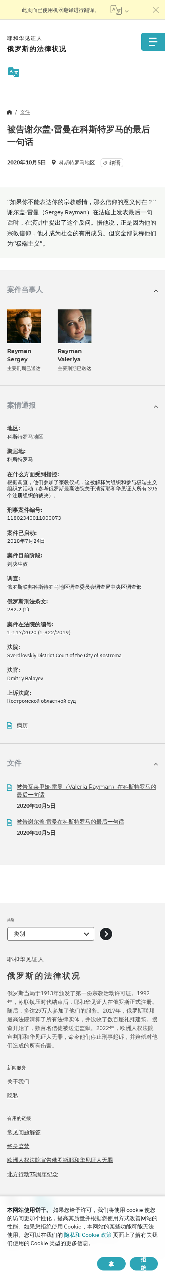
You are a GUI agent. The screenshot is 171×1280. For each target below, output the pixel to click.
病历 (22, 725)
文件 (25, 112)
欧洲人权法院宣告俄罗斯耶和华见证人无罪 (60, 1160)
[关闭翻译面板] (156, 10)
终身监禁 (18, 1146)
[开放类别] (106, 934)
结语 (114, 162)
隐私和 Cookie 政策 (88, 1234)
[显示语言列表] (119, 9)
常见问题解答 (24, 1132)
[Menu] (153, 42)
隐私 (12, 1095)
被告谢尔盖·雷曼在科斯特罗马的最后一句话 (70, 821)
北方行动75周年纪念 (32, 1174)
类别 (19, 933)
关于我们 (18, 1081)
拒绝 (143, 1263)
